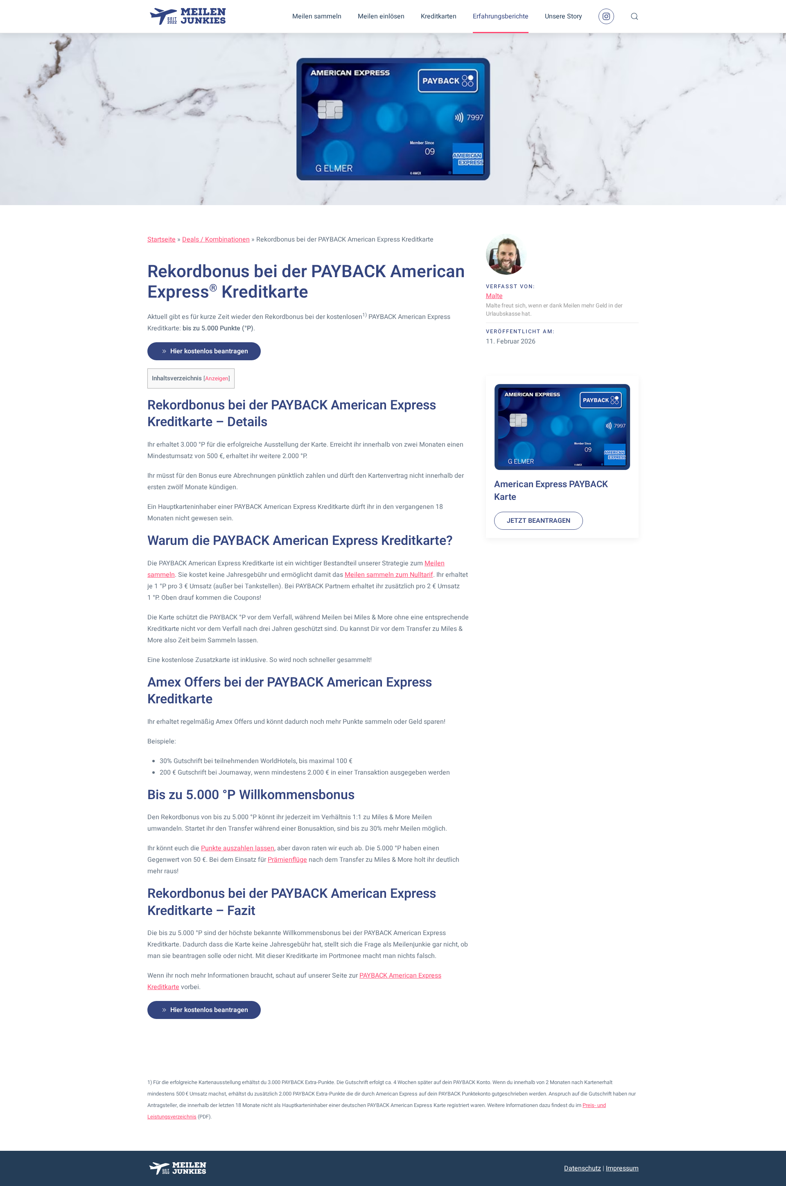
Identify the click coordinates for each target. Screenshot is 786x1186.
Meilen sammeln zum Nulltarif (389, 575)
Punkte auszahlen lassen (237, 848)
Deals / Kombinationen (216, 239)
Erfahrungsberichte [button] (501, 16)
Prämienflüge (287, 860)
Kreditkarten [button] (438, 16)
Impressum (622, 1168)
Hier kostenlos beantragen (209, 351)
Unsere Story (563, 16)
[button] (634, 16)
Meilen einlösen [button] (381, 16)
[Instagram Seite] (606, 16)
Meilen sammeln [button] (316, 16)
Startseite (161, 239)
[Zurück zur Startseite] (188, 16)
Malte (494, 296)
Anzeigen (216, 379)
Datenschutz (582, 1168)
